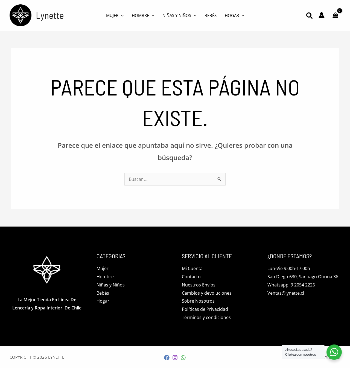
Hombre (105, 277)
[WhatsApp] (183, 357)
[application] (121, 15)
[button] (309, 16)
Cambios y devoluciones (207, 293)
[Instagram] (175, 357)
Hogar (103, 301)
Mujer (103, 268)
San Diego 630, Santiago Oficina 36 (302, 277)
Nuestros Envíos (198, 285)
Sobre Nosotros (198, 301)
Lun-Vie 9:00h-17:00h (288, 268)
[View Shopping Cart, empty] (335, 15)
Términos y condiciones (206, 317)
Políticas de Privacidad (205, 309)
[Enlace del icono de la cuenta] (322, 15)
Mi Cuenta (192, 268)
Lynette (50, 15)
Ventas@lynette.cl (285, 293)
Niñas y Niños (111, 285)
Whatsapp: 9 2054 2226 (291, 285)
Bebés (103, 293)
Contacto (191, 277)
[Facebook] (167, 357)
